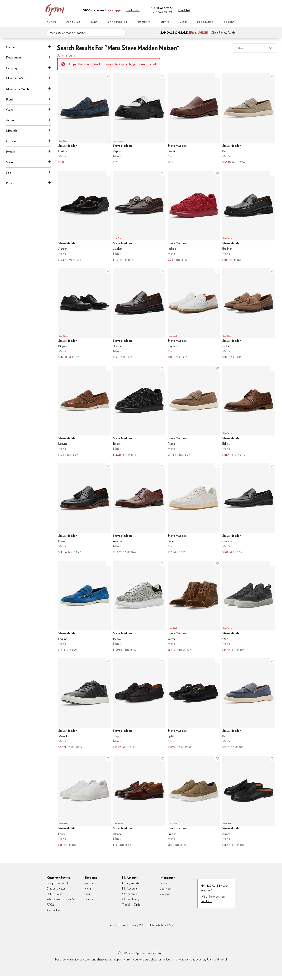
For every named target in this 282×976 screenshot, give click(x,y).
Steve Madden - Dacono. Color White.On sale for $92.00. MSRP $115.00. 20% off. (194, 509)
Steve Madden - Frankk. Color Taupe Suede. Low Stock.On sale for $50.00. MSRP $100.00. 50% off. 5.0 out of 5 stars (194, 801)
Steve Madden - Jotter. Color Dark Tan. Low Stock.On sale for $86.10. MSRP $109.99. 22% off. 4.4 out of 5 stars (194, 606)
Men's (165, 22)
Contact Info (54, 910)
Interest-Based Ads (161, 925)
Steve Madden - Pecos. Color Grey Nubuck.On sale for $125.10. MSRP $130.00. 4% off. (248, 119)
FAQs (50, 904)
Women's (144, 22)
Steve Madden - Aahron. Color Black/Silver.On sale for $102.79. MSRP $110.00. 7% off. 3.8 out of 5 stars (84, 216)
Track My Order (131, 904)
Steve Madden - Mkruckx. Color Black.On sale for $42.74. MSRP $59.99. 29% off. (84, 704)
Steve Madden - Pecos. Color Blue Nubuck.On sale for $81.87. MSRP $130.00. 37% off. (248, 704)
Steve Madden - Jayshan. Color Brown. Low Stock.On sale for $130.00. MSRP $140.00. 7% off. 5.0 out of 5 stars (139, 216)
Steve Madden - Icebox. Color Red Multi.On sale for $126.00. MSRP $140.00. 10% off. (194, 216)
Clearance (205, 22)
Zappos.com (122, 959)
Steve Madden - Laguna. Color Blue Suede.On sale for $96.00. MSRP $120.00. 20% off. (84, 606)
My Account (208, 9)
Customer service (216, 9)
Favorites (225, 9)
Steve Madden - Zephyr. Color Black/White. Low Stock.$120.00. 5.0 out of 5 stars (139, 119)
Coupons (166, 894)
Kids (87, 894)
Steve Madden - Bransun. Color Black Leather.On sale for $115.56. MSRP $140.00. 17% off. (84, 509)
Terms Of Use (117, 925)
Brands (229, 22)
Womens (90, 883)
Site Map (165, 888)
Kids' (183, 22)
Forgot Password (57, 883)
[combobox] (86, 32)
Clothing (73, 22)
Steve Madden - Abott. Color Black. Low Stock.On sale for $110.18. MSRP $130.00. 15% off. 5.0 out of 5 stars (248, 801)
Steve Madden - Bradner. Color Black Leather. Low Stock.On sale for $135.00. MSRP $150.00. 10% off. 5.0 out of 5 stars (248, 216)
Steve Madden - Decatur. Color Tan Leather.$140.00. (194, 119)
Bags (94, 22)
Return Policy (55, 894)
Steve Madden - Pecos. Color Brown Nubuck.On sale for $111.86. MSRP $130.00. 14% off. (194, 411)
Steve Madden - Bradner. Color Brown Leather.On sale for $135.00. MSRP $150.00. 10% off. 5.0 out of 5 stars (139, 314)
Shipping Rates (56, 888)
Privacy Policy (138, 925)
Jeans (210, 959)
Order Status (130, 894)
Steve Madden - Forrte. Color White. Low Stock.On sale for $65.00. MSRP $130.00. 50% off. (84, 801)
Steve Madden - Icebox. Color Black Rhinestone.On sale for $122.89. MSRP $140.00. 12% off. (139, 411)
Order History (130, 899)
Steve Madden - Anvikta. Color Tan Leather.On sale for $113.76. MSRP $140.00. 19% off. (139, 509)
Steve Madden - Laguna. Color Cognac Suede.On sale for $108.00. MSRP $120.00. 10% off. (84, 411)
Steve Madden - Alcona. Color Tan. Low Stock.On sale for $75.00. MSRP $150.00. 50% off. (139, 801)
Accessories (117, 22)
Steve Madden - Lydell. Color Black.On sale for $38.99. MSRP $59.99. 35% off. (194, 704)
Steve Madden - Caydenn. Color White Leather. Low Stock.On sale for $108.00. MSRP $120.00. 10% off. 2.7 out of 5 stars (194, 314)
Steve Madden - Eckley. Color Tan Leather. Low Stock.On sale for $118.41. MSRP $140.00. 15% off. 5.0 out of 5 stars (248, 411)
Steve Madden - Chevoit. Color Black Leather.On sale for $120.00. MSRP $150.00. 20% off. (248, 509)
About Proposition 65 (60, 899)
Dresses (200, 959)
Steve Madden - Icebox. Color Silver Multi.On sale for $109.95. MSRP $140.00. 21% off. (139, 606)
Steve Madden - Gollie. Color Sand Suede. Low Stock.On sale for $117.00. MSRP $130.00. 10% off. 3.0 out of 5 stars (248, 314)
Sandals (189, 959)
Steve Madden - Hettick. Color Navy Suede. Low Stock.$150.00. (84, 119)
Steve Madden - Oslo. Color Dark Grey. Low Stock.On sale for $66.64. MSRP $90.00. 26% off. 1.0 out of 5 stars (248, 606)
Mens (88, 888)
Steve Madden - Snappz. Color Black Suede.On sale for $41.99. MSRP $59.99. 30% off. (139, 704)
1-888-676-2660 (162, 8)
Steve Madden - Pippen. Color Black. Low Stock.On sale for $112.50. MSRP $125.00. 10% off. (84, 314)
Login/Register (131, 883)
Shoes (51, 22)
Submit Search (121, 32)
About (164, 883)
